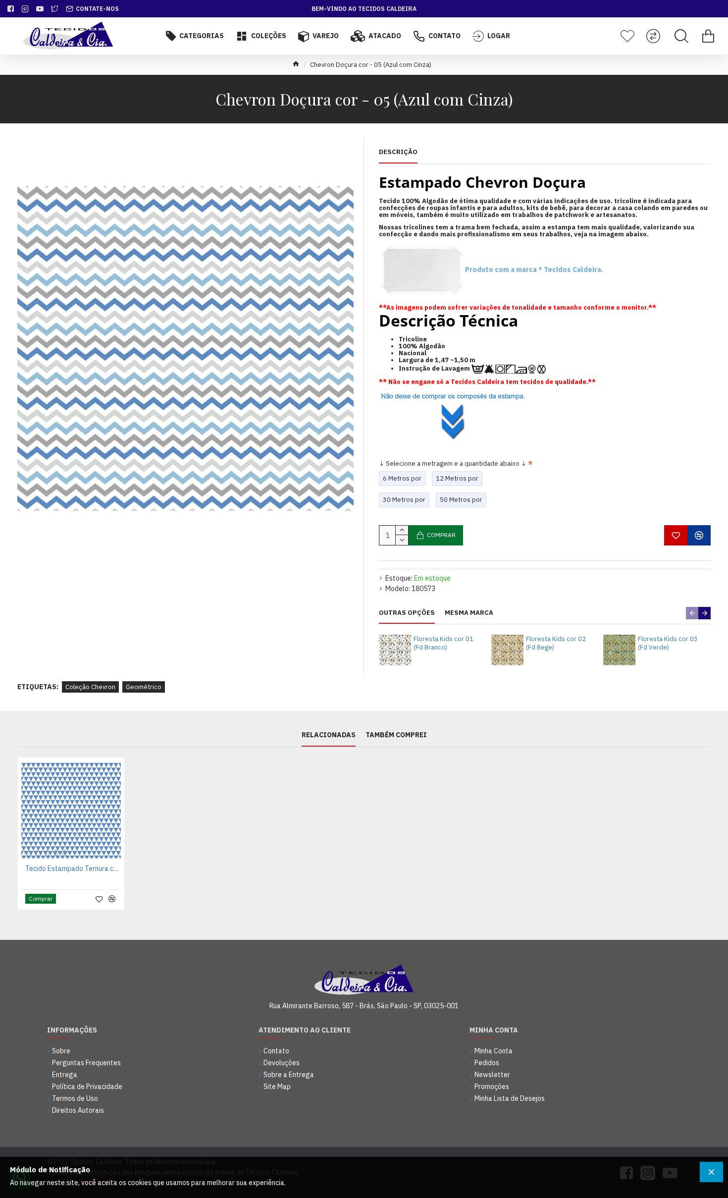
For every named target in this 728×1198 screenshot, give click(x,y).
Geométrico (143, 687)
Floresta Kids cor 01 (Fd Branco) (443, 643)
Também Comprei (396, 735)
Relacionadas (329, 735)
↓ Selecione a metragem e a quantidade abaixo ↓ (452, 463)
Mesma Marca (469, 613)
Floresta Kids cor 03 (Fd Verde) (668, 643)
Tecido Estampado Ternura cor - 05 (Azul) (73, 868)
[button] (692, 613)
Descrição (398, 152)
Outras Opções (407, 613)
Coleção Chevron (90, 687)
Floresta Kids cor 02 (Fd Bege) (556, 643)
